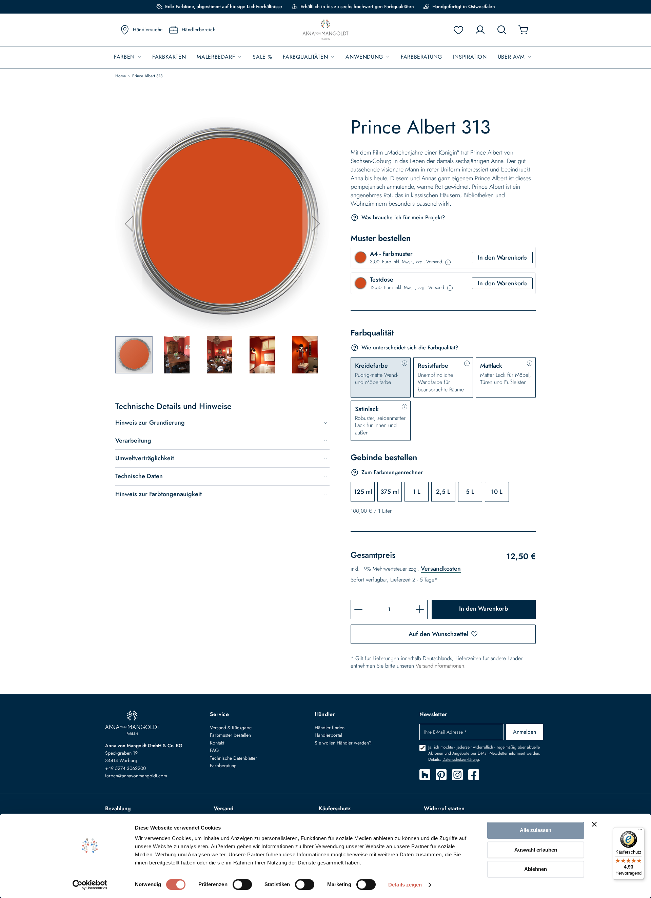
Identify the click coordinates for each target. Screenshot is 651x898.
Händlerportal (328, 735)
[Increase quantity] (419, 609)
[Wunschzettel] (458, 30)
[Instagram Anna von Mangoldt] (457, 774)
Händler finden (329, 727)
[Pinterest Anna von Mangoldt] (441, 774)
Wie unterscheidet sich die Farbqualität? (409, 347)
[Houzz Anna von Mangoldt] (424, 774)
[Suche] (502, 30)
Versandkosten (441, 568)
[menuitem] (127, 57)
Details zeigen (405, 884)
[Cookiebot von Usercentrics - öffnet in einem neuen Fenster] (90, 885)
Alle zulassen (535, 830)
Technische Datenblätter (233, 758)
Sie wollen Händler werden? (343, 742)
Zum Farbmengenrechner (392, 472)
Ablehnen (535, 869)
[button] (128, 224)
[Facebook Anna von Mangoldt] (473, 774)
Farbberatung (223, 765)
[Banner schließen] (594, 824)
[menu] (325, 57)
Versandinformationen (440, 666)
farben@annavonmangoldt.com (136, 775)
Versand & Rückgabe (231, 727)
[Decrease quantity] (358, 609)
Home (120, 76)
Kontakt (217, 742)
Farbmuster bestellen (230, 735)
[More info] (448, 262)
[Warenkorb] (523, 29)
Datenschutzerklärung (460, 759)
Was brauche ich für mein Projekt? (403, 217)
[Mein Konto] (480, 30)
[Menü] (640, 831)
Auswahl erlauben (535, 850)
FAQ (214, 750)
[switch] (242, 885)
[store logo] (325, 30)
